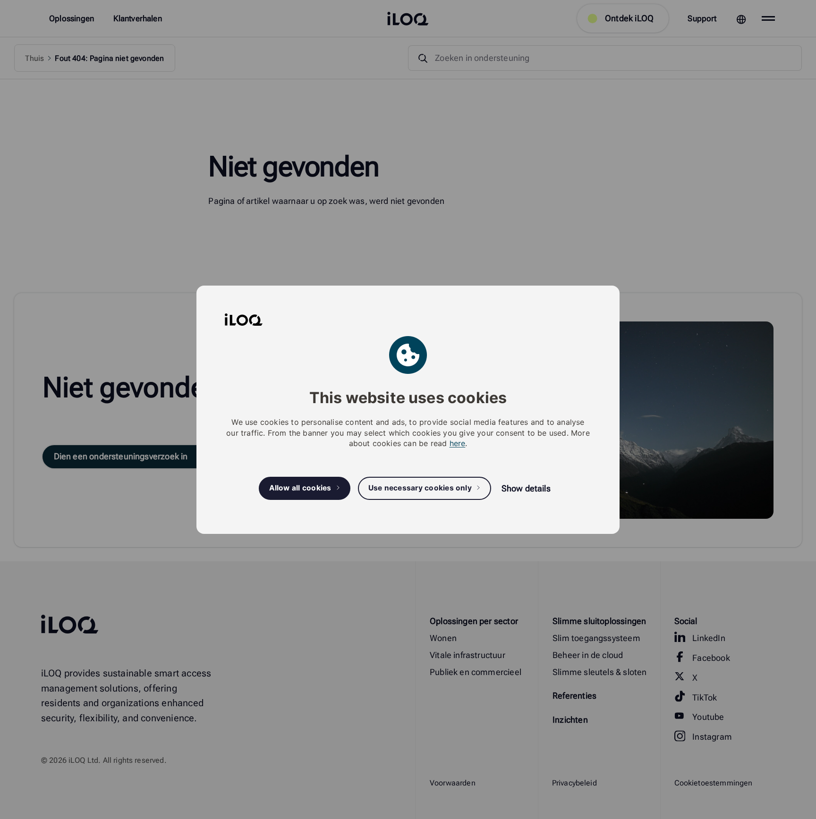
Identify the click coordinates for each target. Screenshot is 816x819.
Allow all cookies (300, 487)
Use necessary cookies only (420, 487)
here (458, 443)
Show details (526, 488)
